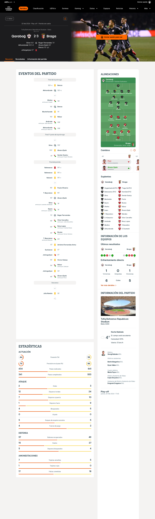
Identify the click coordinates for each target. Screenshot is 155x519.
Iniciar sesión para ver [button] (113, 37)
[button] (79, 8)
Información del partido (37, 59)
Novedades (20, 59)
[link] (23, 8)
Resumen (9, 59)
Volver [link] (10, 18)
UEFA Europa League (8, 8)
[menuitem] (24, 8)
